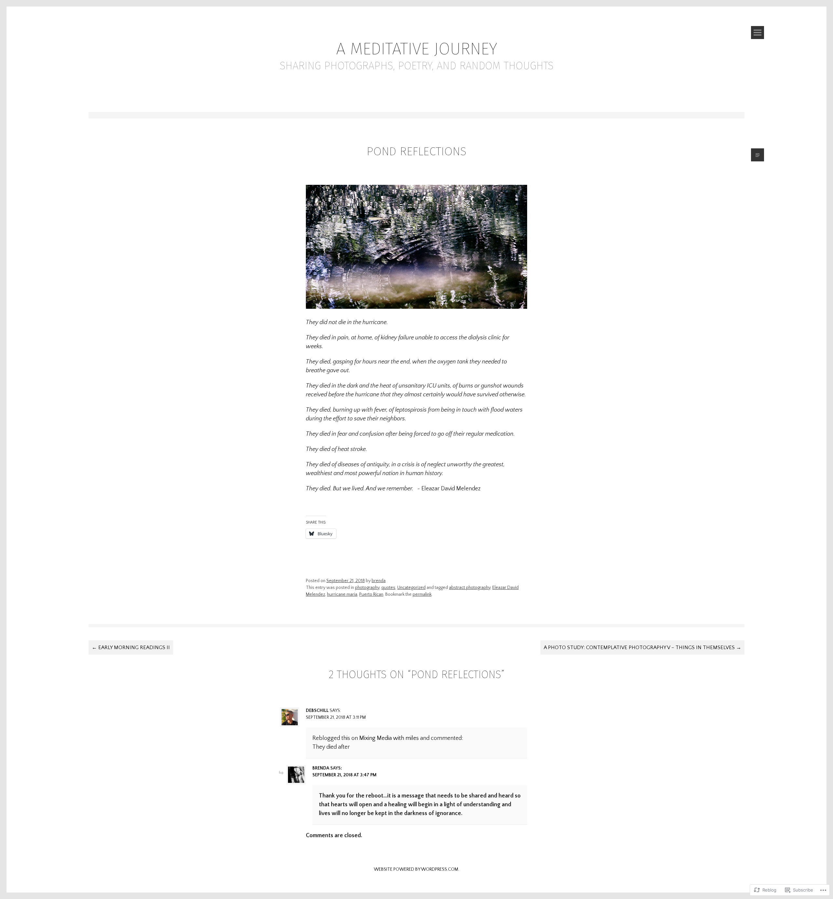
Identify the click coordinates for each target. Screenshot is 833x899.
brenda (379, 580)
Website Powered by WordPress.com (416, 869)
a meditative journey (416, 49)
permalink (422, 594)
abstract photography (469, 587)
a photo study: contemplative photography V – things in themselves (642, 647)
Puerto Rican (371, 594)
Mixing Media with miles (389, 738)
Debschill (317, 710)
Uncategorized (411, 587)
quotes (388, 587)
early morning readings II (131, 647)
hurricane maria (342, 594)
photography (367, 587)
